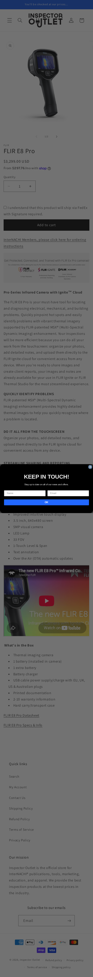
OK (46, 502)
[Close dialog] (90, 466)
